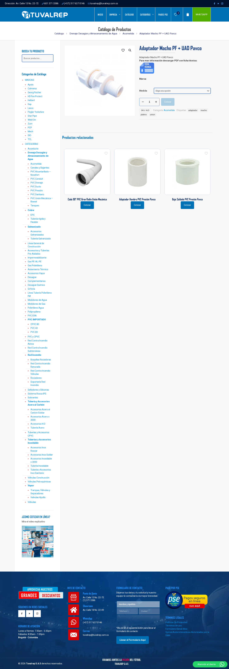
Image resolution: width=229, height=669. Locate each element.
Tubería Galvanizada (41, 238)
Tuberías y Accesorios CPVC (38, 434)
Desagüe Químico (36, 285)
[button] (130, 50)
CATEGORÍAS (31, 144)
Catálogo (59, 33)
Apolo (30, 84)
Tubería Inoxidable (39, 466)
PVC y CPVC (34, 336)
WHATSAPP (202, 14)
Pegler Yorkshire (36, 112)
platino (144, 114)
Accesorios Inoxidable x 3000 (41, 460)
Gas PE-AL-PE (34, 261)
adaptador (192, 110)
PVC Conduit (37, 179)
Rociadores (36, 378)
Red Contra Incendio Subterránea (38, 349)
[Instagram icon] (222, 3)
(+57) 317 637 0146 (74, 3)
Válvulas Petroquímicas (39, 481)
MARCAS (29, 80)
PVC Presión (37, 190)
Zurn (30, 123)
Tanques (35, 205)
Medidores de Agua (37, 300)
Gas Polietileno (35, 265)
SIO (29, 135)
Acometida (128, 33)
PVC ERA (32, 315)
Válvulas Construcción (38, 477)
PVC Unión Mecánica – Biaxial (42, 200)
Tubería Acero (37, 427)
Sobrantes (33, 397)
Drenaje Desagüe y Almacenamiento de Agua (93, 33)
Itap (29, 104)
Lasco (30, 108)
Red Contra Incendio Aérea (38, 342)
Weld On (32, 120)
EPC (33, 215)
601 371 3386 (51, 3)
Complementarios (36, 281)
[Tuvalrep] (44, 14)
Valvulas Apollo (38, 497)
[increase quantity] (156, 102)
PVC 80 (34, 332)
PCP (30, 127)
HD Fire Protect (35, 96)
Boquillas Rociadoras (41, 359)
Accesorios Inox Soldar (42, 454)
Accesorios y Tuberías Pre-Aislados (38, 252)
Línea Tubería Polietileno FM (40, 294)
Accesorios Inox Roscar (38, 449)
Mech (30, 131)
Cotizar (167, 102)
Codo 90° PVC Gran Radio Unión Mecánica (87, 199)
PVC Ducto (36, 186)
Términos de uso (173, 625)
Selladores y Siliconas (38, 390)
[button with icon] (21, 613)
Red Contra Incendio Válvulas (40, 372)
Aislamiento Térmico (38, 269)
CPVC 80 (35, 324)
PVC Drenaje (37, 182)
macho (204, 110)
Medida (143, 90)
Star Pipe (32, 116)
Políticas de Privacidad (176, 622)
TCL (30, 139)
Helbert (31, 100)
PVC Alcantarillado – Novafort (41, 173)
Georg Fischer (34, 92)
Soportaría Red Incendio (38, 383)
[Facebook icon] (214, 3)
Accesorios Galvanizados (37, 233)
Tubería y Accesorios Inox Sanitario (41, 471)
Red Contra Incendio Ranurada (40, 365)
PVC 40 (34, 328)
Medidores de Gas (36, 304)
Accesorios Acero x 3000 (40, 418)
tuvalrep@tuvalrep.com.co (104, 3)
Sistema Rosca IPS (37, 393)
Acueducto (33, 148)
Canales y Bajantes (40, 167)
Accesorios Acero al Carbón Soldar (40, 411)
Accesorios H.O (38, 424)
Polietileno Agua (36, 308)
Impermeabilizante (37, 257)
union (152, 114)
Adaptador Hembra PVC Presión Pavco (137, 199)
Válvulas (32, 502)
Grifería (31, 289)
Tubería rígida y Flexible (38, 220)
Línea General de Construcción (36, 245)
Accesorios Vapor (36, 273)
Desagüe (32, 277)
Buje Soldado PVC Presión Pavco (187, 199)
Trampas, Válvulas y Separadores (40, 492)
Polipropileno (34, 311)
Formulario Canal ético (176, 629)
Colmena (32, 88)
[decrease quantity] (143, 102)
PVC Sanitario (37, 194)
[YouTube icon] (218, 3)
